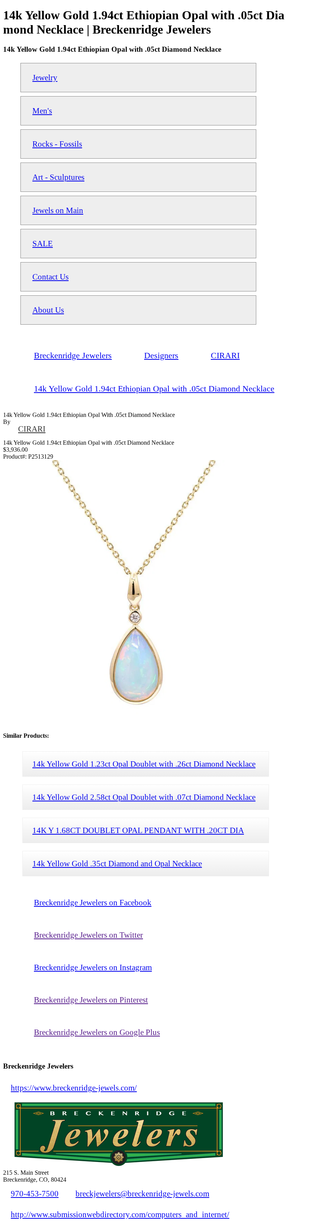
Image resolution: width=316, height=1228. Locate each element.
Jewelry (44, 77)
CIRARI (31, 428)
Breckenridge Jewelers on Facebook (92, 902)
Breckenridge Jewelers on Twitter (88, 934)
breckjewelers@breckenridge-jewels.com (142, 1193)
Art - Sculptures (58, 177)
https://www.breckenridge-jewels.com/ (74, 1087)
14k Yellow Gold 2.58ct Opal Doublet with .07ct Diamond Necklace (143, 797)
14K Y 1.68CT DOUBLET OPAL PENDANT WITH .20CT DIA (138, 830)
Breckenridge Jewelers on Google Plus (97, 1032)
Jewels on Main (57, 210)
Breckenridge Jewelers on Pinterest (91, 999)
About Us (48, 309)
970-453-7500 (35, 1193)
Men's (42, 110)
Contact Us (50, 276)
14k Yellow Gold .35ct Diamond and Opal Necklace (117, 863)
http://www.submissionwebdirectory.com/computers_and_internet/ (120, 1214)
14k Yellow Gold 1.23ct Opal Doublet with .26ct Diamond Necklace (143, 763)
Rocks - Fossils (57, 143)
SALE (42, 243)
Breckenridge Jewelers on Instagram (93, 967)
